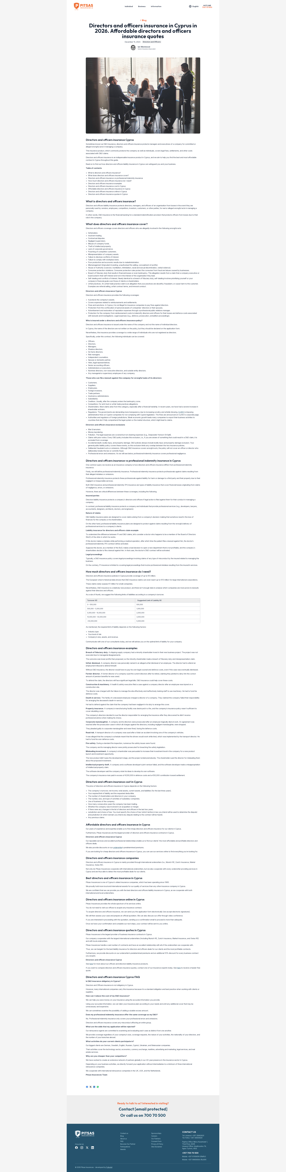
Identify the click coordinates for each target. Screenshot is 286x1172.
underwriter (117, 847)
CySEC (181, 412)
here (91, 964)
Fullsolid (109, 1167)
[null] (87, 1087)
